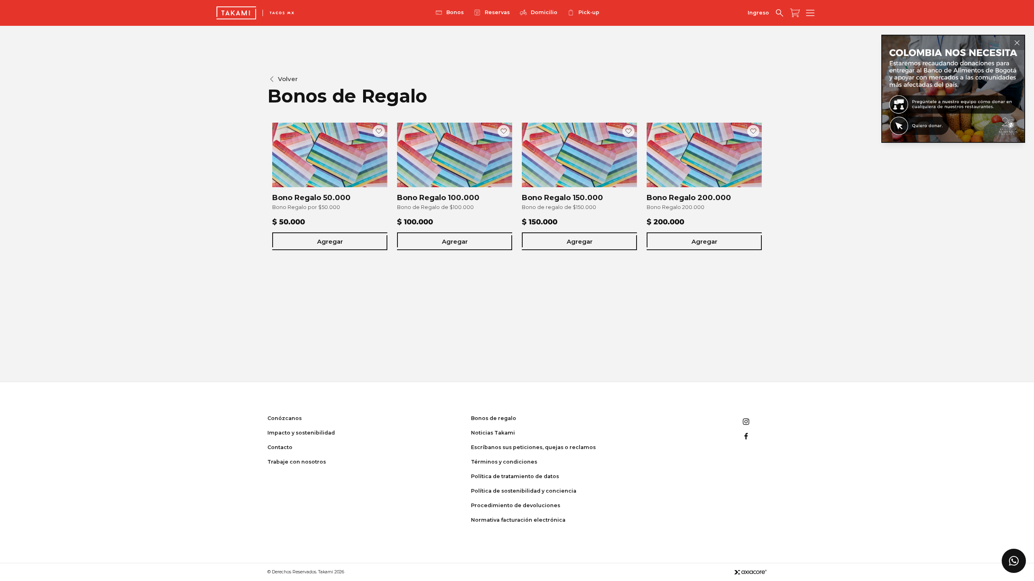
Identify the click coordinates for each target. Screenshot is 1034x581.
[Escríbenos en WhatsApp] (1014, 561)
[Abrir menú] (810, 13)
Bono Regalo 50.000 (311, 197)
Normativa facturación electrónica (518, 520)
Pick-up (588, 12)
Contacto (279, 447)
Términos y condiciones (504, 462)
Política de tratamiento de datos (515, 476)
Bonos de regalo (493, 418)
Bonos (455, 12)
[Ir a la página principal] (236, 12)
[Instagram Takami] (746, 421)
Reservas (497, 12)
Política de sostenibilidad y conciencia (523, 491)
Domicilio (544, 12)
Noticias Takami (493, 433)
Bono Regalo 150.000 (562, 197)
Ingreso (758, 13)
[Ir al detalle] (953, 89)
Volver (288, 79)
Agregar (330, 241)
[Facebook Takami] (746, 436)
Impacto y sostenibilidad (301, 433)
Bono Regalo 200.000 (689, 197)
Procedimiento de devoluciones (515, 505)
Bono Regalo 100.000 (438, 197)
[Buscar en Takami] (779, 13)
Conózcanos (284, 418)
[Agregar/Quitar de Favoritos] (379, 131)
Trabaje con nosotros (296, 462)
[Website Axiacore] (750, 572)
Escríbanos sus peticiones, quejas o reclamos (533, 447)
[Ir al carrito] (795, 13)
